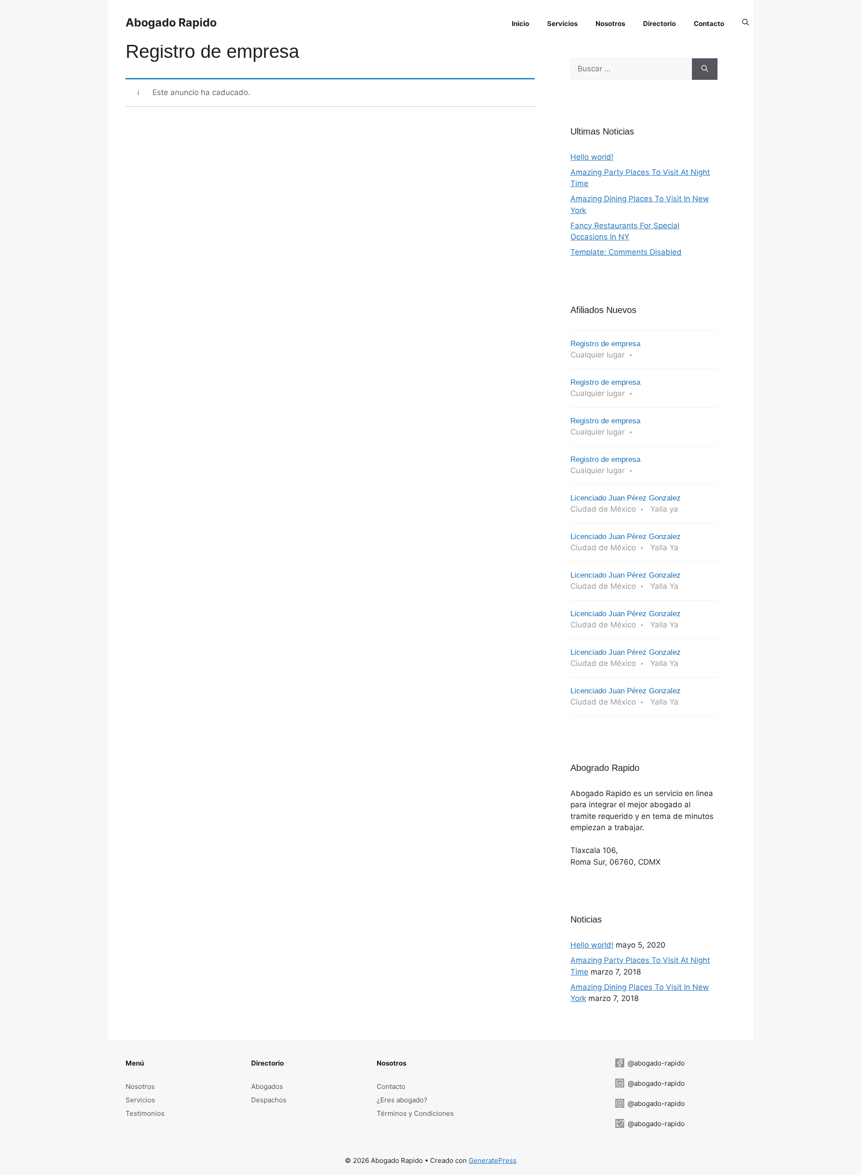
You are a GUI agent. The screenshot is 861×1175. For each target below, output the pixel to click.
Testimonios (145, 1113)
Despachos (269, 1100)
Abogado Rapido (171, 22)
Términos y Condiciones (415, 1113)
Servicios (140, 1100)
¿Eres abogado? (402, 1100)
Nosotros (140, 1086)
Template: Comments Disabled (626, 252)
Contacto (391, 1086)
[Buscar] (705, 69)
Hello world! (591, 156)
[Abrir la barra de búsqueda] (745, 22)
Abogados (267, 1086)
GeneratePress (493, 1160)
